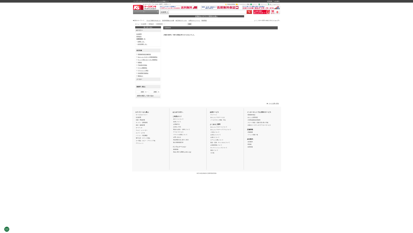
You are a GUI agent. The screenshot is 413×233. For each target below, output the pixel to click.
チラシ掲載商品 (142, 68)
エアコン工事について (216, 140)
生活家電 (163, 12)
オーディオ (139, 127)
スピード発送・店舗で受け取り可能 (258, 122)
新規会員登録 (231, 4)
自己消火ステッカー (181, 20)
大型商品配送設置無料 (254, 120)
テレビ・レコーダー (141, 130)
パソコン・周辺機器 (141, 135)
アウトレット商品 (143, 70)
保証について (214, 150)
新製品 (140, 62)
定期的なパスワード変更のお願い (206, 16)
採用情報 (269, 1)
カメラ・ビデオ (140, 133)
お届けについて (214, 137)
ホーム (137, 24)
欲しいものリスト (275, 4)
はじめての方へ (147, 4)
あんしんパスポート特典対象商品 (147, 57)
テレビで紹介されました (153, 20)
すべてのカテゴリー (141, 115)
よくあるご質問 (157, 4)
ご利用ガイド (167, 4)
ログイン (254, 4)
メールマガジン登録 (244, 4)
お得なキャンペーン (194, 20)
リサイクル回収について (180, 134)
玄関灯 (141, 41)
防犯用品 (204, 20)
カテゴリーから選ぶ (140, 12)
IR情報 (249, 144)
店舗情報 (250, 129)
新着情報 (175, 149)
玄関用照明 (159, 24)
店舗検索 (250, 132)
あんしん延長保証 (253, 117)
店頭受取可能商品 (143, 73)
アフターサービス (178, 132)
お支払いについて (215, 134)
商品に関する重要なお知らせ (181, 152)
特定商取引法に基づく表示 (181, 140)
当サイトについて (178, 119)
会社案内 (276, 1)
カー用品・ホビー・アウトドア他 (145, 140)
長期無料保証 (251, 115)
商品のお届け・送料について (181, 129)
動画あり (140, 76)
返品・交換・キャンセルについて (220, 142)
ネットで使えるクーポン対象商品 (147, 60)
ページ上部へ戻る (274, 103)
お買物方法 (176, 124)
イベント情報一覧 (253, 134)
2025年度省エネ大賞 (168, 20)
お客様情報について (216, 145)
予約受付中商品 (142, 65)
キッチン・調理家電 (141, 122)
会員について (177, 121)
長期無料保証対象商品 (144, 54)
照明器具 (151, 24)
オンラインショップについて (218, 147)
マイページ (263, 4)
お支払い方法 (177, 127)
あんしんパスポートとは (217, 117)
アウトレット (140, 143)
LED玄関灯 (142, 44)
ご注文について (214, 132)
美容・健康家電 (140, 125)
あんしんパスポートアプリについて (220, 129)
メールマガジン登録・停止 (218, 120)
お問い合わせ (177, 137)
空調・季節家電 (140, 120)
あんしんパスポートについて (218, 127)
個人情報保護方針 (178, 142)
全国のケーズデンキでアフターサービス (259, 125)
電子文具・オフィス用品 (143, 138)
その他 (212, 153)
